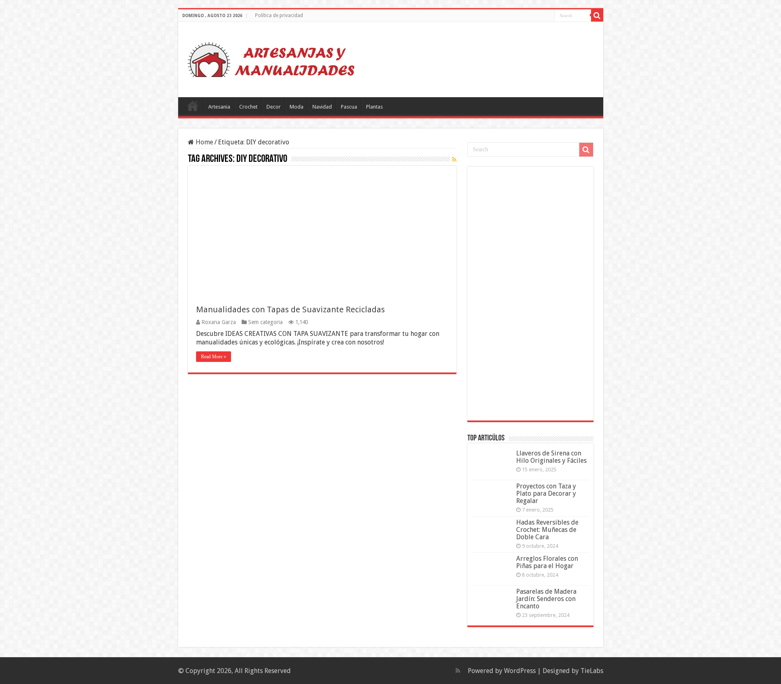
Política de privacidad (279, 15)
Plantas (374, 107)
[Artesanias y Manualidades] (271, 58)
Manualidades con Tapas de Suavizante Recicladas (290, 309)
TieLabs (591, 671)
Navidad (322, 107)
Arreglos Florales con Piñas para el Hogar (547, 562)
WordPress (520, 671)
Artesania (219, 107)
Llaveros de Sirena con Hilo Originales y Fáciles (551, 456)
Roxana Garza (218, 322)
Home (203, 142)
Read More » (213, 356)
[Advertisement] (532, 293)
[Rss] (458, 670)
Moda (296, 107)
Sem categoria (265, 322)
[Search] (597, 15)
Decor (273, 107)
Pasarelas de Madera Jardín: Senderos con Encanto (546, 599)
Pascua (349, 107)
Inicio (192, 105)
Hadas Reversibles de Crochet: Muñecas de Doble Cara (547, 529)
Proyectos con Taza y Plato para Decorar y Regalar (546, 493)
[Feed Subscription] (454, 159)
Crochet (248, 107)
